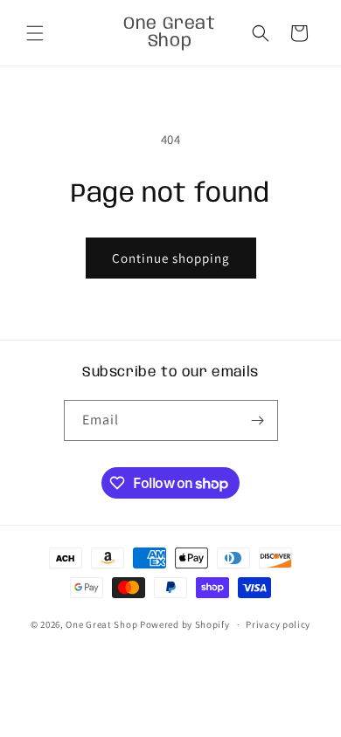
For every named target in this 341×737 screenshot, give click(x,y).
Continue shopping (171, 258)
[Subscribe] (258, 420)
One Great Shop (101, 624)
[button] (35, 33)
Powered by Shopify (185, 624)
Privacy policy (278, 624)
